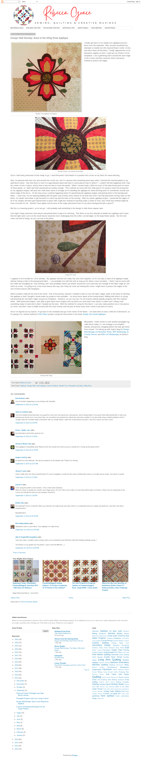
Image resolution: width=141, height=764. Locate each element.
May (18, 722)
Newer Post (15, 598)
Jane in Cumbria (21, 412)
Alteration (95, 631)
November (21, 684)
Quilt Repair (124, 674)
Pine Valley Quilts (22, 523)
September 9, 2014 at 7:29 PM (26, 495)
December (21, 681)
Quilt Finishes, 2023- (69, 28)
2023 (17, 649)
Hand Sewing (97, 657)
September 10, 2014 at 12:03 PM (27, 548)
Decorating (97, 645)
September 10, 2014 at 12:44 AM (27, 530)
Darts (127, 643)
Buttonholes (103, 636)
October (20, 687)
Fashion (100, 652)
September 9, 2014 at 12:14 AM (26, 464)
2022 (17, 652)
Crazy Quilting (96, 641)
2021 (17, 655)
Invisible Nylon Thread (113, 657)
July (18, 716)
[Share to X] (44, 383)
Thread (99, 689)
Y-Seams (106, 693)
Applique (23, 386)
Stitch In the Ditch (122, 687)
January (20, 735)
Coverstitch (125, 638)
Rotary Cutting (124, 677)
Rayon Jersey (106, 677)
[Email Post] (36, 382)
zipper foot (100, 698)
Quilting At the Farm (62, 631)
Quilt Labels (111, 674)
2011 (16, 746)
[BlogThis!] (42, 383)
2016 (17, 671)
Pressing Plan (124, 672)
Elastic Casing (96, 650)
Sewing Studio (117, 684)
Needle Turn (63, 386)
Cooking (110, 638)
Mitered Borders (98, 667)
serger (94, 698)
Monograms (124, 667)
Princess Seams (98, 674)
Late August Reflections (63, 633)
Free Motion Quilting (101, 654)
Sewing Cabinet (105, 684)
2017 (17, 668)
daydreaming (59, 657)
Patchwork (107, 669)
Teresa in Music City (23, 444)
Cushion (126, 641)
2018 (17, 665)
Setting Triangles (122, 682)
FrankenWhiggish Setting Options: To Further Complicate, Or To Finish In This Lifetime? (55, 585)
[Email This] (40, 383)
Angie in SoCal (21, 457)
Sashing (104, 680)
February (20, 732)
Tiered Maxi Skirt (108, 689)
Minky (126, 665)
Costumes (117, 638)
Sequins (101, 682)
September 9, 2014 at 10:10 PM (26, 516)
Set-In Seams (110, 682)
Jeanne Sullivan (52, 386)
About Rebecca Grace (16, 28)
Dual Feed (120, 648)
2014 (17, 678)
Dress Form (103, 648)
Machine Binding (104, 662)
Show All (86, 670)
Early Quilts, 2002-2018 (33, 28)
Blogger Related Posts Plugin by (21, 593)
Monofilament (112, 667)
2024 (17, 646)
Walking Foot (120, 691)
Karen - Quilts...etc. (22, 430)
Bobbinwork (95, 636)
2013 (17, 739)
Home (71, 598)
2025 (17, 642)
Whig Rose (87, 386)
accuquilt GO (116, 693)
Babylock (126, 631)
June (19, 719)
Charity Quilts (112, 636)
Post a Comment (19, 553)
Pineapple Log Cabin (75, 386)
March (19, 729)
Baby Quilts (117, 631)
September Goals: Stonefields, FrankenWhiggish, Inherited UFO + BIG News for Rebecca (25, 585)
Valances (100, 691)
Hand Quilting (124, 654)
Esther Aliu (19, 503)
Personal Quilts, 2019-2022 (51, 28)
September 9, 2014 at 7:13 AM (26, 477)
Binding (119, 633)
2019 (17, 662)
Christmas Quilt (123, 636)
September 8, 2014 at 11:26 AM (26, 404)
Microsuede (119, 665)
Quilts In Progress (83, 28)
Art (110, 631)
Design (107, 645)
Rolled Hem (114, 677)
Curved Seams (118, 641)
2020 (17, 659)
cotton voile (125, 693)
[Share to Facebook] (46, 383)
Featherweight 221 (110, 652)
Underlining (117, 689)
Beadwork (102, 633)
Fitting (120, 652)
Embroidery (107, 650)
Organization (96, 669)
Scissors (121, 680)
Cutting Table (117, 643)
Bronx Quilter (60, 646)
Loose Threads (60, 663)
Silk (97, 687)
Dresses (112, 648)
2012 (17, 742)
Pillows (100, 672)
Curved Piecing (106, 641)
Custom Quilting (100, 643)
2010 (17, 749)
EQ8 (127, 647)
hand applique (41, 386)
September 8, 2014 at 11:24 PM (26, 450)
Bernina (111, 633)
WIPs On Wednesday (110, 334)
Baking (94, 633)
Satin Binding (112, 680)
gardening (95, 696)
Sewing (95, 684)
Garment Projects (110, 28)
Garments (115, 654)
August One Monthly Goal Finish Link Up (69, 641)
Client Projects (99, 638)
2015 (17, 675)
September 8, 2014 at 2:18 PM (26, 423)
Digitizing (116, 645)
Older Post (126, 598)
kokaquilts (58, 656)
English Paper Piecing (120, 650)
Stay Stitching (110, 687)
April (18, 726)
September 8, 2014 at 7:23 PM (26, 436)
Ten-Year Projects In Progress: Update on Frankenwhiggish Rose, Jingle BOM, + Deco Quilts (84, 585)
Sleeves (102, 687)
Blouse (126, 633)
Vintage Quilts (109, 691)
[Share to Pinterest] (48, 383)
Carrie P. (18, 485)
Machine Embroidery (119, 662)
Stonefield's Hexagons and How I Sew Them (70, 665)
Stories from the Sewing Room (66, 639)
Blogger (75, 755)
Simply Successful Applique (94, 314)
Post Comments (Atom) (29, 602)
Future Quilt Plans (96, 28)
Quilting (96, 676)
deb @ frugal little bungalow (26, 537)
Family (94, 652)
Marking (112, 665)
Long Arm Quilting (109, 659)
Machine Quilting (100, 665)
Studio (94, 689)
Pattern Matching (118, 669)
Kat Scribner (20, 398)
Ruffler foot (96, 680)
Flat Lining (125, 652)
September (21, 690)
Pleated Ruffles (113, 672)
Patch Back (43, 314)
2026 (17, 639)
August (19, 713)
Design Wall (31, 386)
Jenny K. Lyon (20, 471)
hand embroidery (122, 696)
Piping (105, 672)
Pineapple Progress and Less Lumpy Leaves (32, 698)
